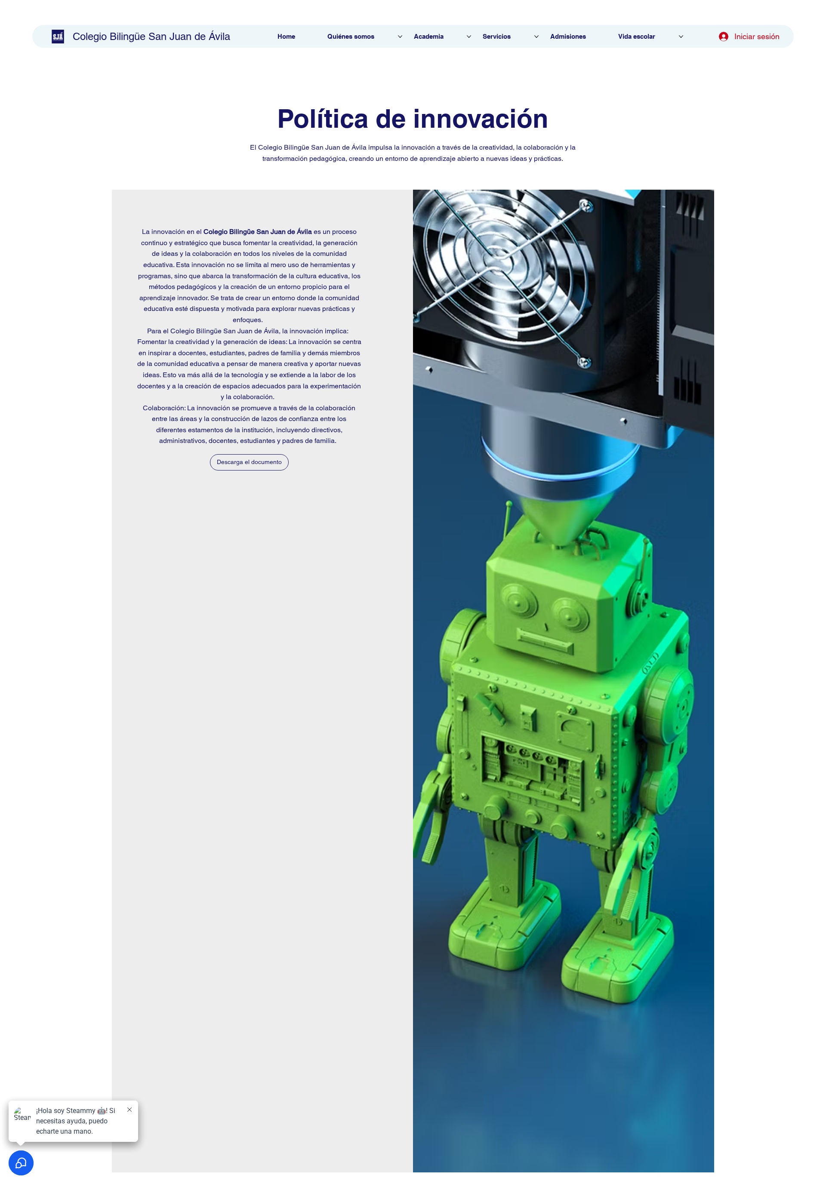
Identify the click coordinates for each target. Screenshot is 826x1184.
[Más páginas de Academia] (469, 36)
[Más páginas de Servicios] (536, 36)
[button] (249, 462)
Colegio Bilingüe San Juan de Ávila (151, 36)
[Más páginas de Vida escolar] (681, 36)
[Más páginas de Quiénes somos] (400, 36)
